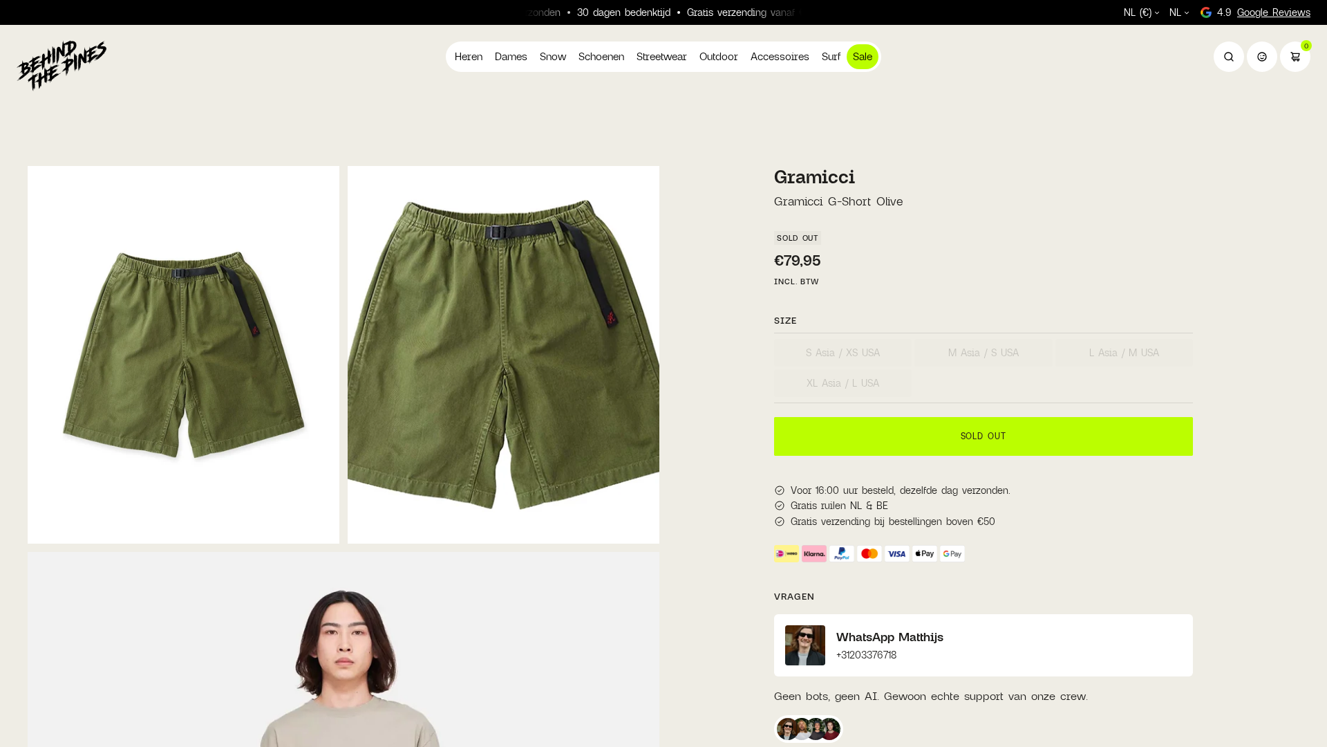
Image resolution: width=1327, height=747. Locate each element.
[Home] (61, 65)
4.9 (1263, 12)
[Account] (1262, 57)
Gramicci (814, 176)
